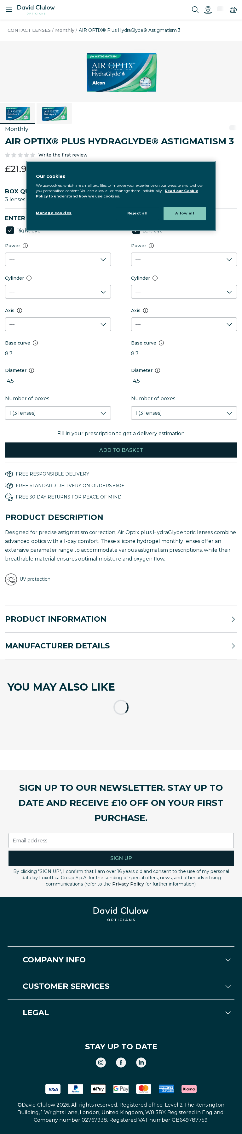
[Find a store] (208, 10)
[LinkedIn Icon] (141, 1062)
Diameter (15, 370)
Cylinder (14, 278)
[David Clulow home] (121, 914)
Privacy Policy (128, 884)
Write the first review (63, 155)
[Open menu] (9, 10)
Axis (9, 310)
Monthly (64, 30)
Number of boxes (27, 399)
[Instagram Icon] (101, 1062)
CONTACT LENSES (29, 30)
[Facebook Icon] (121, 1062)
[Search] (195, 10)
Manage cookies (54, 213)
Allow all (184, 213)
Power (12, 245)
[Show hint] (25, 245)
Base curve (17, 343)
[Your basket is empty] (233, 10)
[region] (121, 196)
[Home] (36, 9)
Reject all (137, 213)
